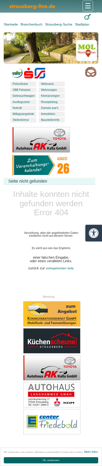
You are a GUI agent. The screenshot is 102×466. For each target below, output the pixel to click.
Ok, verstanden (51, 460)
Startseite (11, 24)
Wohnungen (49, 90)
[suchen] (87, 17)
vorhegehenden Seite (60, 268)
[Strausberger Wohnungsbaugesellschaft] (17, 74)
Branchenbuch (32, 24)
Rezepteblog (49, 102)
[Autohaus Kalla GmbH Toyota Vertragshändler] (51, 367)
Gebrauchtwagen (24, 95)
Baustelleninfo (50, 120)
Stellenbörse (21, 120)
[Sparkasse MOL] (28, 74)
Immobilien (48, 114)
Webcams (47, 84)
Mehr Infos (91, 452)
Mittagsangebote (23, 114)
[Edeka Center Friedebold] (51, 421)
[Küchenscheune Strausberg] (51, 340)
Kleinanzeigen (50, 95)
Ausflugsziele (21, 102)
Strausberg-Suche (59, 24)
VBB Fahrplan (22, 90)
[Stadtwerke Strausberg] (40, 74)
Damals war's (49, 108)
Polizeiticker (20, 84)
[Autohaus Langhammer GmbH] (51, 394)
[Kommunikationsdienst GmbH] (51, 314)
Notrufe (17, 108)
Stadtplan (82, 24)
